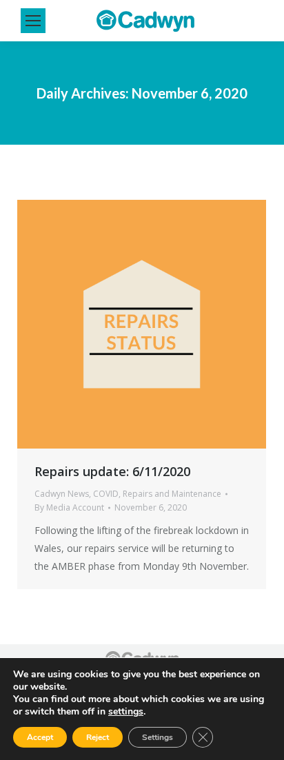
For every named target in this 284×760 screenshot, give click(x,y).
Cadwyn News (61, 494)
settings (125, 712)
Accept (40, 737)
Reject (97, 737)
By (69, 507)
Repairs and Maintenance (172, 494)
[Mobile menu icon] (33, 20)
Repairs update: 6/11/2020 (112, 471)
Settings (157, 737)
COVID (106, 494)
